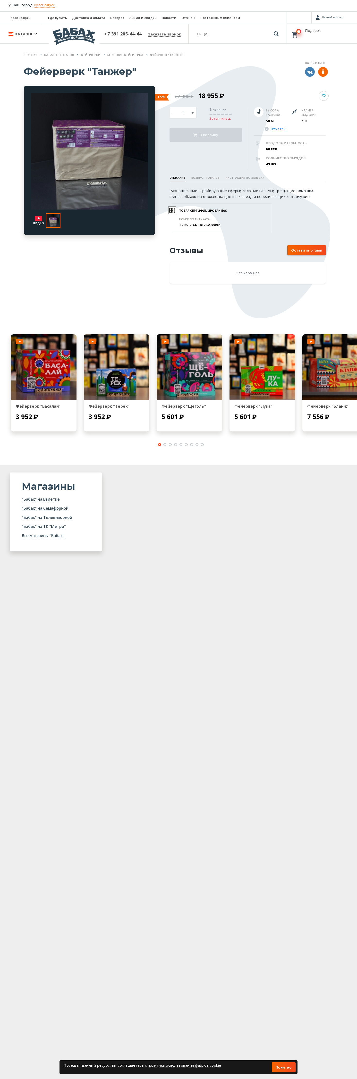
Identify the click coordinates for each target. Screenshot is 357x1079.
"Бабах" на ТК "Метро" (44, 526)
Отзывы (188, 18)
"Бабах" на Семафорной (45, 508)
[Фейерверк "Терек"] (116, 367)
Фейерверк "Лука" (253, 406)
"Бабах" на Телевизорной (47, 517)
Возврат (117, 18)
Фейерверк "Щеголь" (184, 406)
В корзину (208, 134)
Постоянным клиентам (220, 18)
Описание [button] (177, 177)
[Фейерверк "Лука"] (262, 367)
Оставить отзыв (306, 250)
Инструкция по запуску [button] (245, 177)
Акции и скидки (143, 18)
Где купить (57, 18)
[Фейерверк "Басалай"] (43, 367)
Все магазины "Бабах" (43, 535)
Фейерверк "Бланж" (328, 406)
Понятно (284, 1067)
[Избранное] (299, 17)
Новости (169, 18)
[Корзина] (322, 33)
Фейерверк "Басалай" (38, 406)
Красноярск (21, 18)
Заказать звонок (164, 34)
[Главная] (74, 39)
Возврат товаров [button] (205, 177)
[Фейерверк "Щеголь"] (189, 367)
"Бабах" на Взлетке (41, 499)
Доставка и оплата (88, 18)
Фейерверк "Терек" (109, 406)
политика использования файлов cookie (184, 1065)
